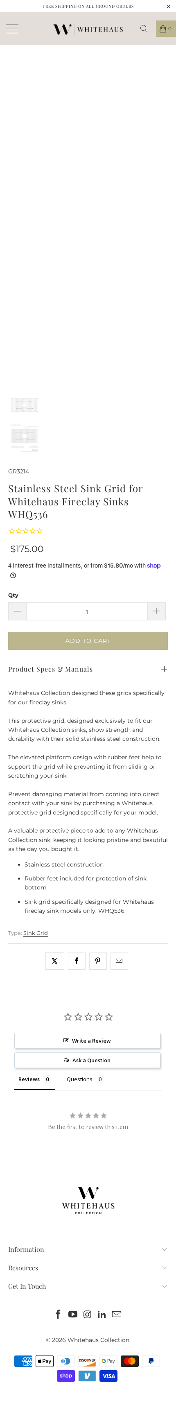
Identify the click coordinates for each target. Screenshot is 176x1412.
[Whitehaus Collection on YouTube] (73, 1315)
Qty (13, 595)
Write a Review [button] (91, 1040)
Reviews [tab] (29, 1079)
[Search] (147, 28)
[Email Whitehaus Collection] (117, 1315)
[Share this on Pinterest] (98, 961)
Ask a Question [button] (91, 1060)
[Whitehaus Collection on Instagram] (87, 1315)
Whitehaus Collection (98, 1340)
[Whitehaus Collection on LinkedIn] (102, 1315)
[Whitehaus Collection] (88, 28)
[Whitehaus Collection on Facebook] (58, 1315)
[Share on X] (54, 961)
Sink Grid (35, 933)
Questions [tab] (80, 1079)
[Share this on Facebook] (77, 961)
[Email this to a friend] (119, 961)
